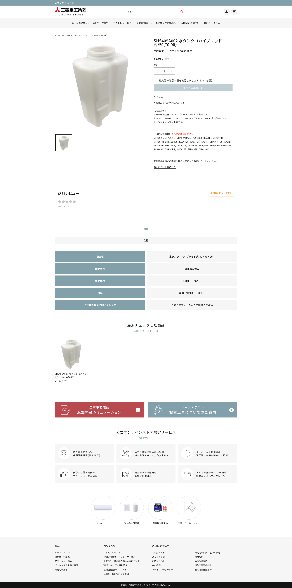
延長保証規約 (201, 561)
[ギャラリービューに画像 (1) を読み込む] (64, 142)
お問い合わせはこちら (165, 167)
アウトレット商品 (63, 561)
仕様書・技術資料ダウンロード (118, 573)
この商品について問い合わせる (169, 103)
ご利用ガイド (158, 552)
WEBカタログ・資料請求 (115, 565)
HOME (57, 35)
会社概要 (156, 565)
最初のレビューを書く (221, 193)
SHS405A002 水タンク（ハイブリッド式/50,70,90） (71, 375)
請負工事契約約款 (203, 565)
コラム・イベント (111, 552)
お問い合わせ (158, 561)
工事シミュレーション (189, 523)
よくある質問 (158, 556)
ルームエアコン (103, 523)
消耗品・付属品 (131, 523)
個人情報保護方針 (203, 569)
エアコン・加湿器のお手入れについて (121, 561)
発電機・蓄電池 (160, 523)
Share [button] (160, 96)
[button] (79, 23)
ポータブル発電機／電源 (66, 565)
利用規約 (199, 556)
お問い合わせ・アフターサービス (119, 556)
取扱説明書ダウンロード (115, 569)
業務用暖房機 (61, 569)
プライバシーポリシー (162, 569)
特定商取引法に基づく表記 (207, 552)
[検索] (182, 11)
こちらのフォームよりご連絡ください (192, 305)
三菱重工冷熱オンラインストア (141, 585)
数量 (156, 65)
